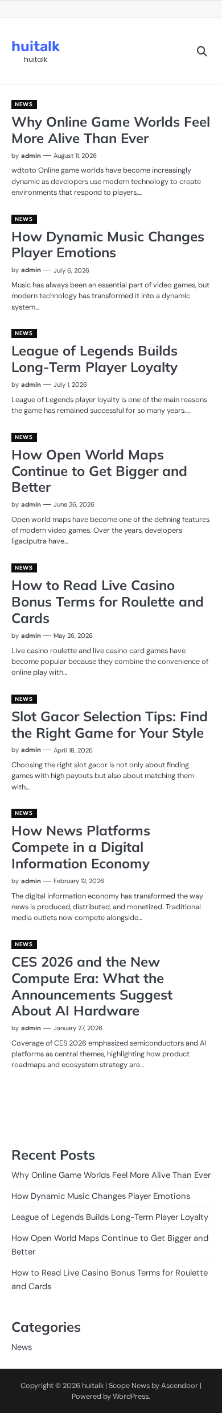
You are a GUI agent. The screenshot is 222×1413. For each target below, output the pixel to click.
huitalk (35, 46)
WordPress (131, 1396)
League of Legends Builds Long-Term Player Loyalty (94, 358)
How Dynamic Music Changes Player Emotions (107, 244)
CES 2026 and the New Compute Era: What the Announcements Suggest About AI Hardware (91, 986)
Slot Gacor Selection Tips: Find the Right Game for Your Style (109, 724)
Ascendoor (179, 1385)
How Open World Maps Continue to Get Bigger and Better (99, 471)
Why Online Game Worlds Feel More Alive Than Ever (110, 130)
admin (31, 156)
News (23, 104)
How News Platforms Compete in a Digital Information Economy (80, 847)
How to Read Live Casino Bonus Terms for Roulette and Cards (107, 601)
